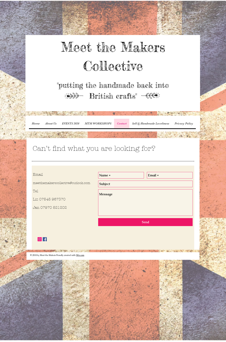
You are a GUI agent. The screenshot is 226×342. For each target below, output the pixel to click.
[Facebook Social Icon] (45, 239)
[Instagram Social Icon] (40, 239)
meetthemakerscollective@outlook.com (61, 183)
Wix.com (80, 255)
